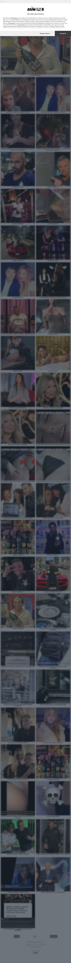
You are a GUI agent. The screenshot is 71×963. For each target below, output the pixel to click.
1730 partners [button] (14, 18)
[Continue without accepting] (1, 1)
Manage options (45, 33)
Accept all (63, 33)
